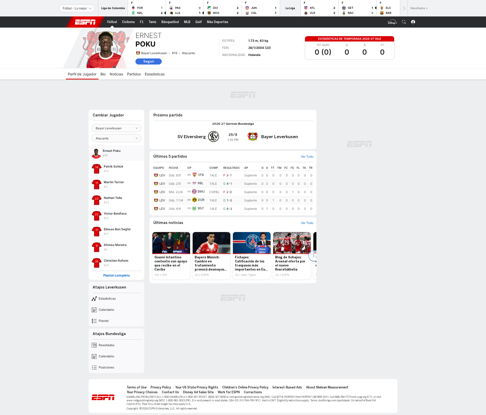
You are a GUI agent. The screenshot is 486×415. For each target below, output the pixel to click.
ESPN (85, 22)
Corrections (253, 392)
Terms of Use (137, 387)
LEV (162, 175)
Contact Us (170, 392)
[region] (232, 189)
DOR (201, 200)
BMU (201, 191)
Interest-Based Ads (287, 387)
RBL (201, 183)
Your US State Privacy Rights (196, 387)
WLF (201, 208)
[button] (404, 22)
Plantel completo (116, 275)
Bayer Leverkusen (154, 53)
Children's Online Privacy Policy (245, 387)
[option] (171, 256)
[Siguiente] (404, 8)
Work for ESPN (229, 392)
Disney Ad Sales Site (198, 392)
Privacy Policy (161, 387)
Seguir (148, 61)
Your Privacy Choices (142, 392)
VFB (201, 175)
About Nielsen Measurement (327, 387)
